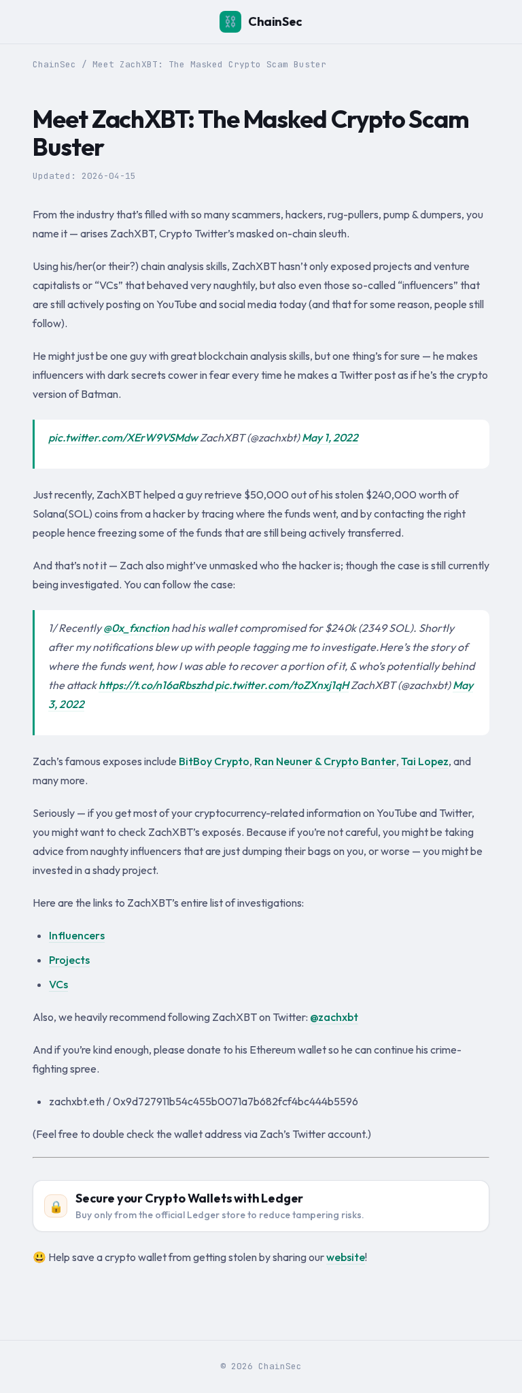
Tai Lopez (425, 761)
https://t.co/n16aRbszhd (156, 685)
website (345, 1257)
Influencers (77, 935)
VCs (58, 984)
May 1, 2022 (330, 437)
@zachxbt (334, 1017)
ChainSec (263, 21)
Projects (69, 960)
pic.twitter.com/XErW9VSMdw (123, 437)
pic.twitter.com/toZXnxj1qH (282, 685)
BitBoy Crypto (214, 761)
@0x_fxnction (136, 628)
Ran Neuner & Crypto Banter (325, 761)
